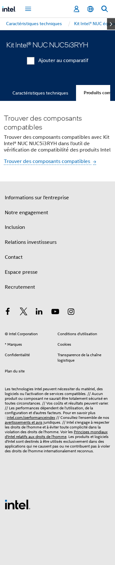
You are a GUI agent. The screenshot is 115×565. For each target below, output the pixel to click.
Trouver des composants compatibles (47, 161)
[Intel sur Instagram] (70, 312)
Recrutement (20, 287)
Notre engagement (26, 212)
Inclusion (15, 227)
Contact (14, 257)
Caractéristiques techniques (40, 93)
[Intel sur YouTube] (55, 312)
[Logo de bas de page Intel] (17, 504)
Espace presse (21, 272)
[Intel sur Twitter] (23, 312)
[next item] (111, 24)
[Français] (90, 9)
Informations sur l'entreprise (37, 197)
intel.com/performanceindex (31, 417)
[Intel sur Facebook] (7, 312)
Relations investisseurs (31, 242)
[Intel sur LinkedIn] (39, 312)
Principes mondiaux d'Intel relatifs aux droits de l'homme (56, 434)
